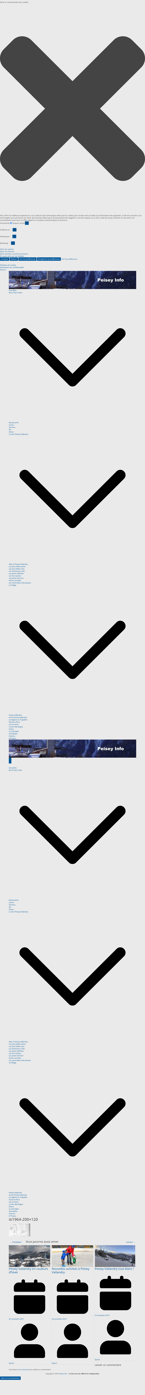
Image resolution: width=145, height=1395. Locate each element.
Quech (11, 1363)
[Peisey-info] (72, 272)
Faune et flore (14, 722)
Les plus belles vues (17, 569)
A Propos (12, 738)
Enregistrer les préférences (49, 259)
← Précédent (15, 1242)
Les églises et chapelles (18, 720)
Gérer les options (7, 249)
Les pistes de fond (16, 578)
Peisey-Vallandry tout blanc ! (114, 1269)
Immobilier (13, 734)
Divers (11, 432)
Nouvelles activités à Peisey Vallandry (70, 1270)
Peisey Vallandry (15, 715)
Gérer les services (7, 251)
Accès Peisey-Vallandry (18, 717)
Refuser (14, 259)
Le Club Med (14, 731)
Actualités (13, 290)
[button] (72, 108)
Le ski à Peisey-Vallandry (18, 434)
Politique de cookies (8, 265)
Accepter (4, 259)
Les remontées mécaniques (20, 583)
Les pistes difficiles (16, 573)
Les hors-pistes (15, 576)
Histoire (12, 736)
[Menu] (10, 760)
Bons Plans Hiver (15, 292)
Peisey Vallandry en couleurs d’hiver (28, 1270)
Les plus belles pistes (17, 566)
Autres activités (15, 580)
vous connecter (23, 1369)
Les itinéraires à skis (17, 571)
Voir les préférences (27, 259)
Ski (10, 429)
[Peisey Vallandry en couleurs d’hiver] (29, 1246)
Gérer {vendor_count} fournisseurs (14, 254)
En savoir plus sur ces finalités (12, 256)
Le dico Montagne (16, 727)
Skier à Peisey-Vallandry (18, 564)
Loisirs (11, 425)
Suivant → (130, 1242)
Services (12, 427)
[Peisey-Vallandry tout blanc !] (115, 1246)
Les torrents (14, 724)
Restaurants (14, 422)
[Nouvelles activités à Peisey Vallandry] (72, 1246)
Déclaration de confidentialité (12, 267)
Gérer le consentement (10, 1378)
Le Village (12, 585)
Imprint (3, 270)
